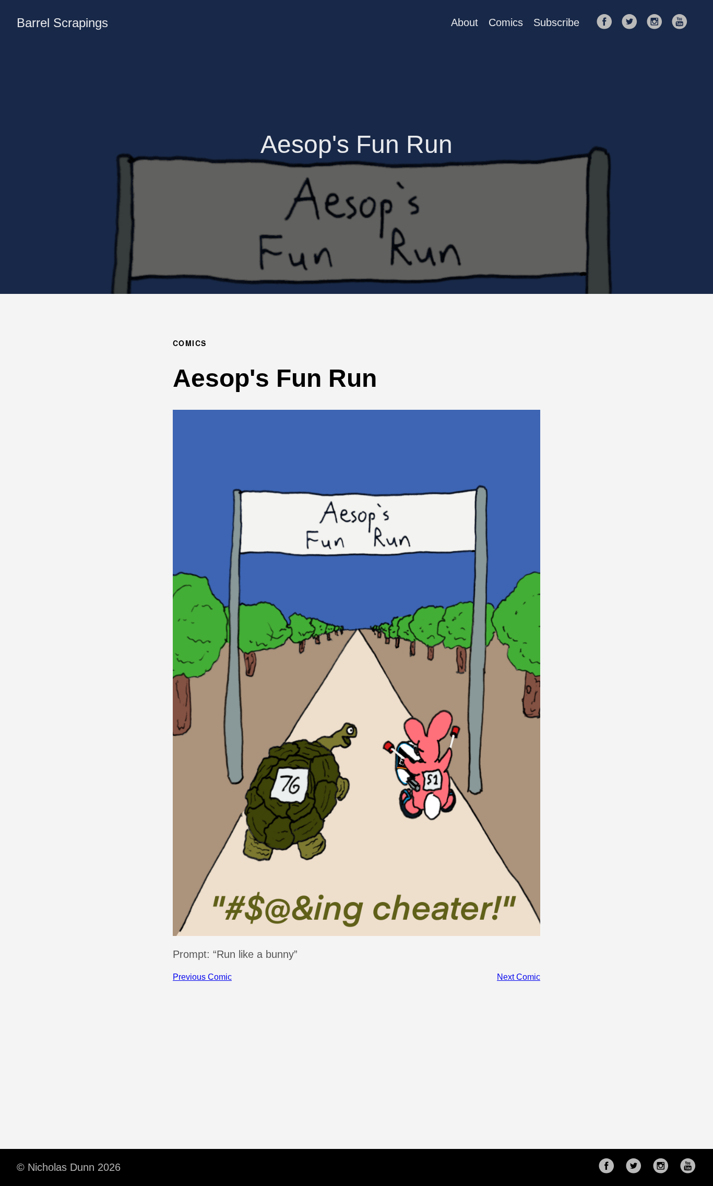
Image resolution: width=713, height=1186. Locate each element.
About (464, 22)
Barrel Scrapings (62, 23)
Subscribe (556, 22)
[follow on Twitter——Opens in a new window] (632, 22)
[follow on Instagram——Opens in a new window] (657, 22)
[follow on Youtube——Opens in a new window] (682, 22)
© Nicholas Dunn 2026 (69, 1167)
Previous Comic (202, 976)
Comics (506, 22)
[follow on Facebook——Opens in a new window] (607, 22)
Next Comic (518, 976)
